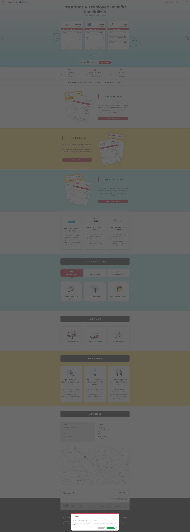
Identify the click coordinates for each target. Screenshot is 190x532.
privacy (110, 523)
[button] (102, 528)
